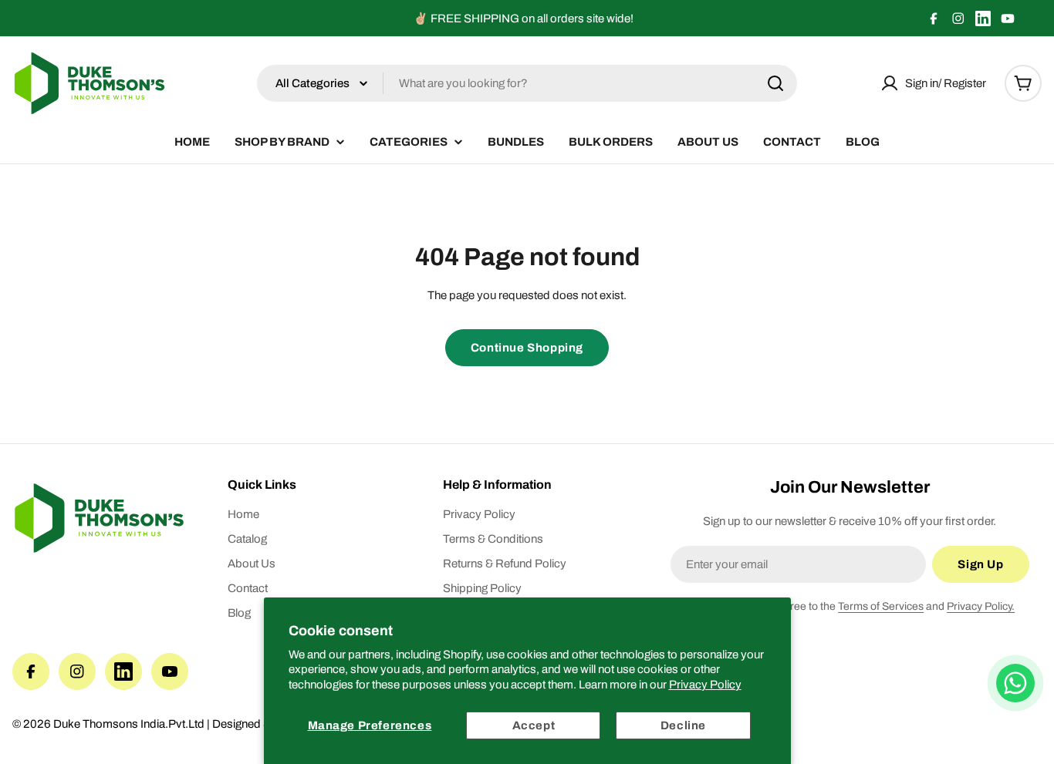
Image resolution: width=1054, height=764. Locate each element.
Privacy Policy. (981, 606)
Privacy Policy (705, 684)
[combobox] (527, 83)
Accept (534, 725)
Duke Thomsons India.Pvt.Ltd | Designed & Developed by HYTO (216, 724)
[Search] (775, 83)
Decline (683, 725)
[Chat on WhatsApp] (1015, 683)
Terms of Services (881, 606)
